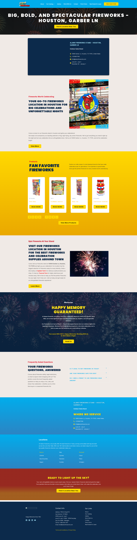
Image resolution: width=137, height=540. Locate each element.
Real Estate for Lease (95, 4)
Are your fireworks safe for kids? (83, 373)
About (42, 4)
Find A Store (83, 4)
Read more (36, 207)
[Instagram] (29, 520)
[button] (54, 4)
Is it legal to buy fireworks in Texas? (84, 369)
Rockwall (81, 452)
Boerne (42, 452)
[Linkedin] (32, 520)
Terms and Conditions (61, 530)
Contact (76, 4)
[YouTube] (35, 520)
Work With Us (67, 4)
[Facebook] (26, 520)
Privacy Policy (72, 530)
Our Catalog (49, 4)
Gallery (59, 4)
